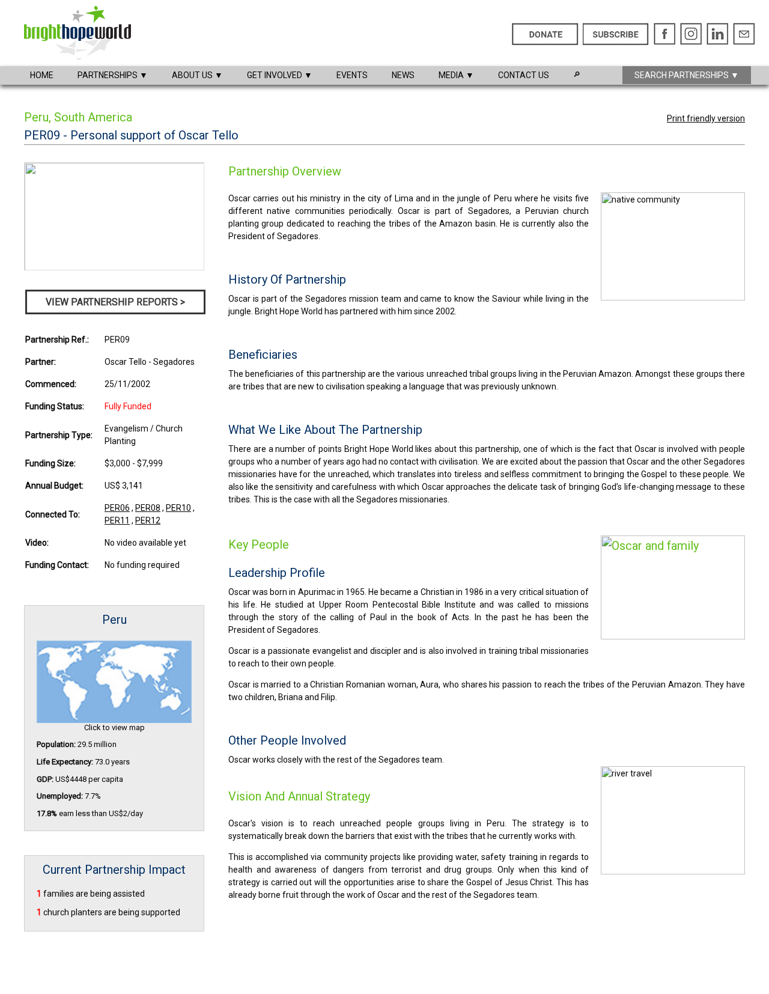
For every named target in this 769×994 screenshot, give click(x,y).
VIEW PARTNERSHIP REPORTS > (115, 302)
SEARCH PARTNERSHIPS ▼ (686, 75)
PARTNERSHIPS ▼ (113, 75)
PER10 (178, 508)
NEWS (403, 75)
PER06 (117, 508)
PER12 (147, 520)
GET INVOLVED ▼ (279, 75)
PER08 (147, 508)
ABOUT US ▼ (197, 75)
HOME (41, 75)
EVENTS (352, 75)
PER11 (117, 520)
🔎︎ (576, 74)
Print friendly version (706, 118)
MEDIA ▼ (456, 75)
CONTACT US (523, 75)
